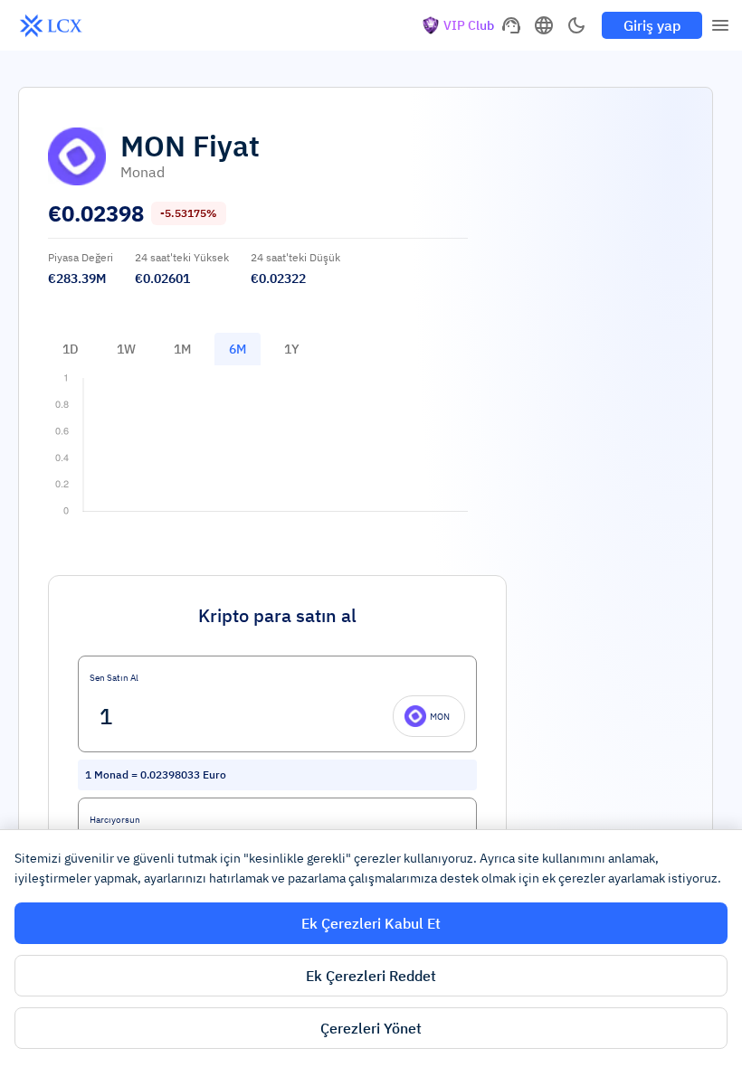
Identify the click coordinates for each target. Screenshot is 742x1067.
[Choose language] (544, 25)
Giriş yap (651, 25)
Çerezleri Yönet (371, 1028)
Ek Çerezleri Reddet (371, 976)
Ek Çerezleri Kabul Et (371, 923)
